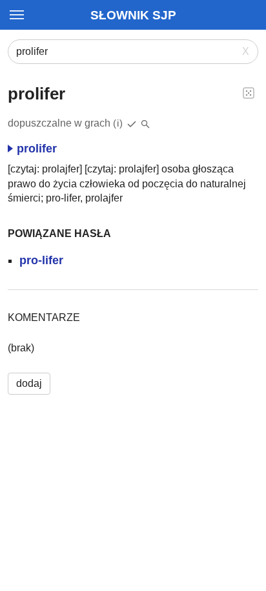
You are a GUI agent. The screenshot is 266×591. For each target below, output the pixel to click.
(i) (118, 123)
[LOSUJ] (248, 92)
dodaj (29, 383)
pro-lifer (41, 260)
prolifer (37, 148)
